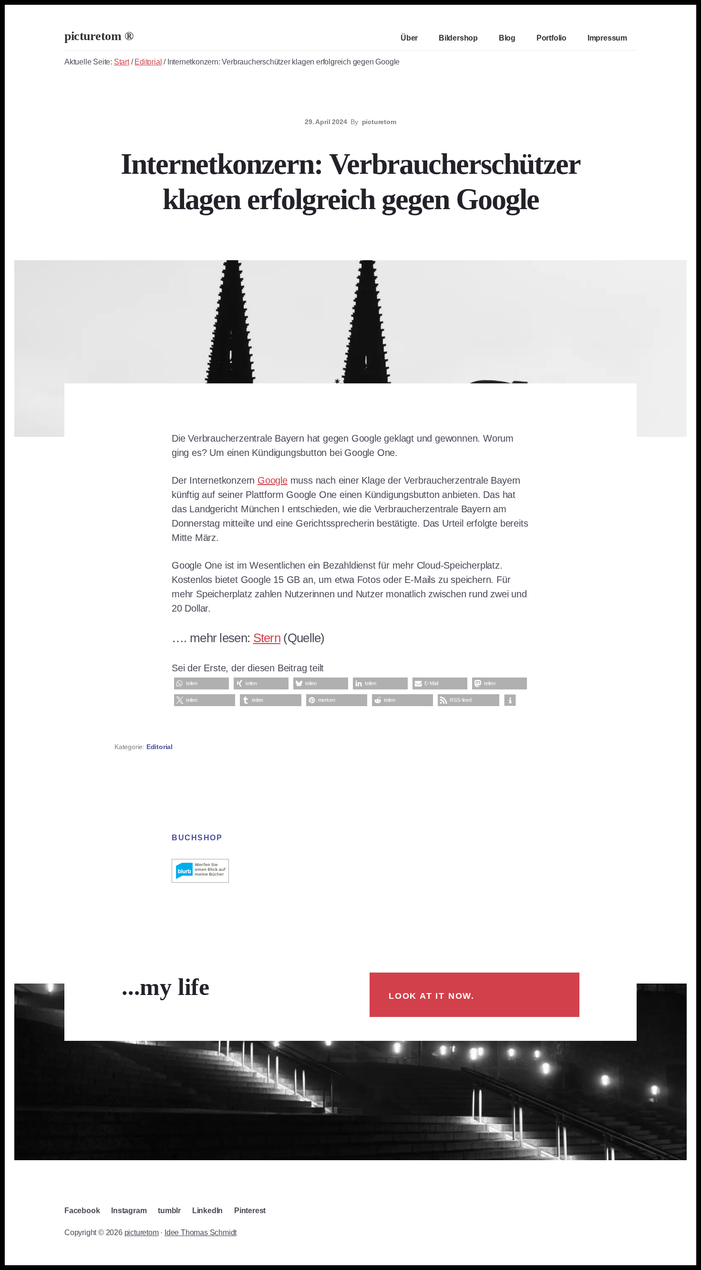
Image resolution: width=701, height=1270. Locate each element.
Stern (267, 638)
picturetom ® (98, 36)
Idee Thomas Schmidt (201, 1232)
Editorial (159, 747)
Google (273, 480)
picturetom (141, 1232)
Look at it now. (431, 996)
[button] (201, 683)
